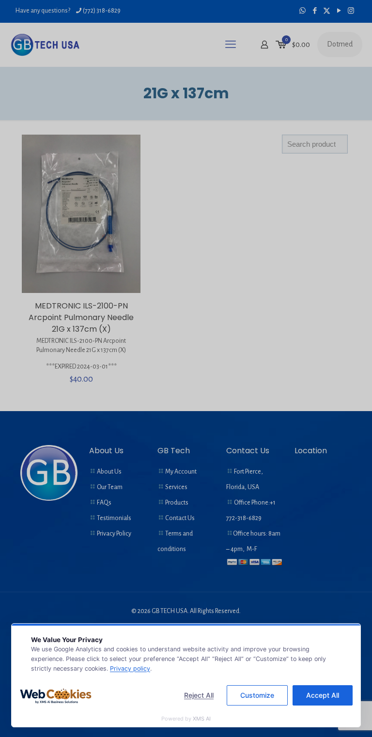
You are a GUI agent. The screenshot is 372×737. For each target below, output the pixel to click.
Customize (257, 695)
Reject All (199, 695)
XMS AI (202, 718)
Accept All (322, 695)
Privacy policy (130, 668)
